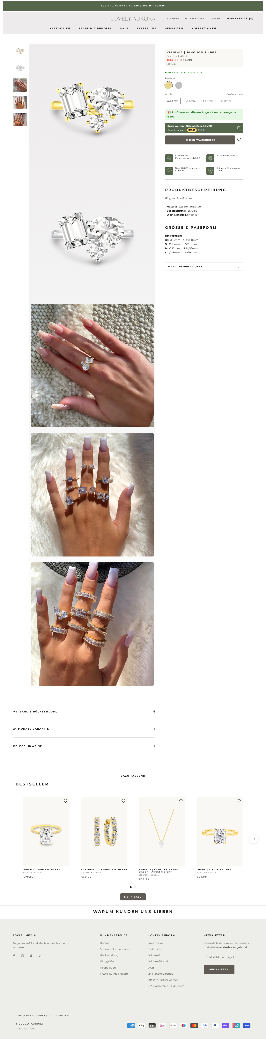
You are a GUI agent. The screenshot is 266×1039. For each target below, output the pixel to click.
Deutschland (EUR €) (31, 1015)
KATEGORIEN (60, 28)
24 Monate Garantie (31, 728)
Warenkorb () (240, 18)
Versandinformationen (114, 949)
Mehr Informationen (185, 266)
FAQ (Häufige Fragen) (114, 973)
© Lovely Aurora (29, 1023)
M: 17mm (208, 100)
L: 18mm (226, 100)
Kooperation (108, 967)
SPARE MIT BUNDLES (95, 28)
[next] (253, 838)
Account (173, 18)
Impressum (155, 943)
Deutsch (62, 1015)
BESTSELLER (147, 28)
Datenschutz (156, 949)
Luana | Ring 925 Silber (214, 869)
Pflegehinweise (27, 746)
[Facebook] (14, 955)
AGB (151, 967)
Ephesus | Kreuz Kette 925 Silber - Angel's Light (158, 870)
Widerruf (154, 955)
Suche (216, 18)
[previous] (12, 838)
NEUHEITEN (174, 28)
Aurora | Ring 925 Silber (41, 869)
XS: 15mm (173, 100)
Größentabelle (234, 94)
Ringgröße (107, 961)
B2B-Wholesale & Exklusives (166, 985)
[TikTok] (39, 955)
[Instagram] (22, 955)
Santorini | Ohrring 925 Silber (104, 869)
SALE (124, 28)
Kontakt (105, 943)
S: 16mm (191, 100)
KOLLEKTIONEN (204, 28)
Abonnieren (219, 969)
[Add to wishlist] (239, 139)
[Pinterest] (31, 955)
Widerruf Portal (158, 961)
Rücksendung (109, 955)
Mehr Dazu (133, 897)
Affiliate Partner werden (163, 979)
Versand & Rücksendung (35, 711)
